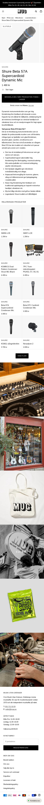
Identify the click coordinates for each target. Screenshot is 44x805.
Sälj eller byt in (8, 768)
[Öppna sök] (36, 11)
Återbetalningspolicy (10, 784)
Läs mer (31, 105)
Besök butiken (8, 760)
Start (3, 18)
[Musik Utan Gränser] (22, 11)
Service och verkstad (11, 772)
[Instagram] (39, 795)
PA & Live (10, 18)
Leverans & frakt (9, 780)
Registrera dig (20, 748)
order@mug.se (10, 709)
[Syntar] (22, 389)
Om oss (6, 764)
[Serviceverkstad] (22, 660)
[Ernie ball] (22, 606)
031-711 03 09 (10, 706)
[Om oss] (22, 552)
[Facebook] (35, 795)
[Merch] (22, 498)
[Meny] (3, 11)
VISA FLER (22, 356)
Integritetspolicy (9, 788)
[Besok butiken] (22, 444)
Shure (5, 67)
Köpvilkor (6, 776)
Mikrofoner (19, 18)
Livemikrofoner (30, 18)
